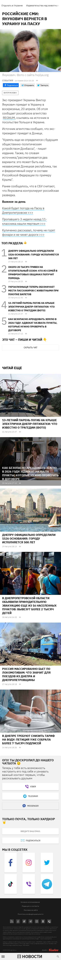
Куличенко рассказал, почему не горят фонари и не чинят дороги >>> (28, 232)
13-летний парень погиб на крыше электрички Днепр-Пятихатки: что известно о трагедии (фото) (31, 306)
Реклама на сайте (31, 910)
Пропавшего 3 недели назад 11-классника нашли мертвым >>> (24, 221)
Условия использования (30, 902)
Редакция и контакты (30, 906)
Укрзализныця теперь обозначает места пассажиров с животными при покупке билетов (33, 290)
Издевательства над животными (43, 5)
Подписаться (33, 840)
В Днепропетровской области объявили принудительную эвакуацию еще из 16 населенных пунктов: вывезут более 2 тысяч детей (29, 605)
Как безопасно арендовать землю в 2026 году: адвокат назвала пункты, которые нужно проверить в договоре (30, 473)
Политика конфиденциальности (30, 914)
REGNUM (9, 118)
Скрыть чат (30, 347)
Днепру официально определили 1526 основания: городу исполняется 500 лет (33, 254)
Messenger (33, 806)
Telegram (33, 796)
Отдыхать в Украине (12, 5)
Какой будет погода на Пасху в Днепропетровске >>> (23, 210)
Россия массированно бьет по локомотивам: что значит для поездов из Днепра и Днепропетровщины (26, 674)
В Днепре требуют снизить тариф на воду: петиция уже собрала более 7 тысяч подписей (28, 739)
